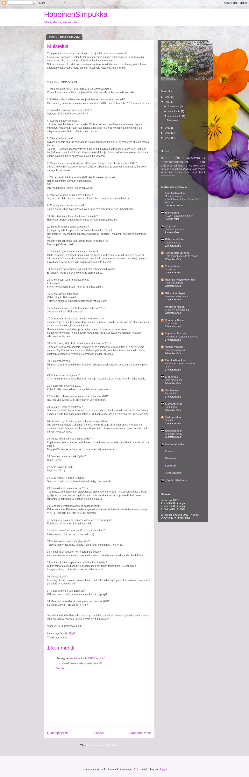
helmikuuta (174, 111)
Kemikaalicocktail (175, 193)
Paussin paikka (173, 242)
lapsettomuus (195, 158)
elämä (63, 637)
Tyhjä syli (170, 226)
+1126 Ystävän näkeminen (179, 216)
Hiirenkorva (172, 212)
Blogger (163, 769)
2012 (168, 101)
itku (202, 162)
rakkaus (178, 165)
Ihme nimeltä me (173, 380)
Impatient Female (175, 333)
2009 (168, 137)
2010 (168, 132)
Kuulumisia (171, 407)
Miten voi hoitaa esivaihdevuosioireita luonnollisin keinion (182, 199)
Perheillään (171, 393)
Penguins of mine (174, 283)
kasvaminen (166, 175)
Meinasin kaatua (174, 306)
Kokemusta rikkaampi (176, 296)
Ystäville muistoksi (174, 229)
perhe (187, 172)
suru (202, 165)
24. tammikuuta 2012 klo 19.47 (87, 658)
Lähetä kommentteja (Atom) (102, 745)
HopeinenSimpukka (76, 14)
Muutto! (169, 420)
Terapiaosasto (173, 472)
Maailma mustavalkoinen (180, 279)
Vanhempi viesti (140, 733)
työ (190, 165)
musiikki (177, 168)
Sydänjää (170, 465)
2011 (168, 127)
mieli (165, 157)
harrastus (166, 168)
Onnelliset (170, 269)
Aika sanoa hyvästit (175, 350)
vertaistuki (167, 172)
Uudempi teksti (57, 733)
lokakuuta (174, 106)
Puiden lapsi (172, 266)
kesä (194, 168)
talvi (195, 172)
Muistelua (172, 120)
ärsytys (186, 168)
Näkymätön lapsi (175, 293)
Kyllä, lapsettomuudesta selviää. (182, 256)
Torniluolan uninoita (177, 252)
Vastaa (60, 668)
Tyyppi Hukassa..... (176, 480)
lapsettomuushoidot (174, 162)
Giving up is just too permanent (181, 336)
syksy (201, 168)
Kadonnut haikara (175, 444)
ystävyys (167, 165)
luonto (178, 172)
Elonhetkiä (171, 376)
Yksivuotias (171, 323)
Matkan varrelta (174, 346)
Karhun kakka (173, 417)
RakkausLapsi (173, 430)
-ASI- (136, 769)
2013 (168, 97)
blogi (196, 165)
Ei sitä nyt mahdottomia (177, 310)
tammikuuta (175, 116)
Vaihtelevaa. (172, 390)
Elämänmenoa (173, 403)
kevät (202, 172)
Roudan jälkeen (174, 320)
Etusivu (98, 733)
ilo (185, 165)
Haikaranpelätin (174, 239)
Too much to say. (173, 434)
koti (173, 175)
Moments (170, 458)
